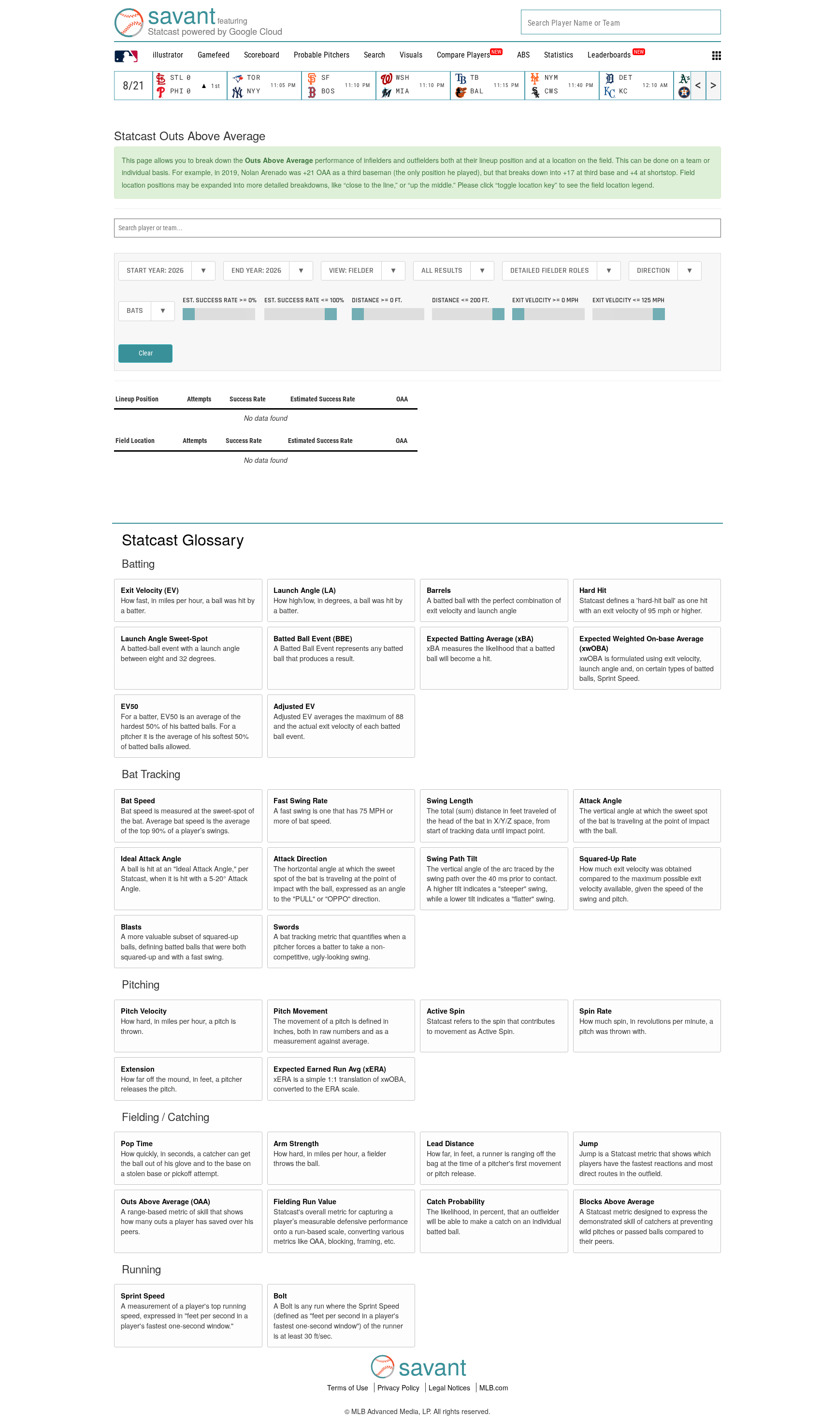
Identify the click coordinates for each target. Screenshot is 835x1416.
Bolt (280, 1295)
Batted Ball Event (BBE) (313, 638)
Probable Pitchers (321, 54)
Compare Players (463, 54)
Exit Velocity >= (545, 300)
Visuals (411, 54)
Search (374, 54)
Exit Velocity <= (628, 300)
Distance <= (460, 300)
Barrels (439, 590)
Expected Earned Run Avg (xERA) (330, 1069)
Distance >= (377, 300)
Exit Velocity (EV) (150, 590)
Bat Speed (138, 800)
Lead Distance (450, 1143)
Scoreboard (261, 54)
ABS (523, 54)
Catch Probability (456, 1201)
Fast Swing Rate (301, 800)
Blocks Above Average (616, 1201)
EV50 (129, 706)
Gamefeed (214, 54)
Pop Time (137, 1143)
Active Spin (446, 1011)
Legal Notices (450, 1387)
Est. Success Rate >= (220, 300)
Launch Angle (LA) (305, 590)
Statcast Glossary (183, 539)
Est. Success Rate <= (304, 300)
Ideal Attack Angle (151, 858)
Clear (146, 353)
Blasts (131, 926)
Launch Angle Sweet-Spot (164, 638)
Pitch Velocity (144, 1011)
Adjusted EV (294, 706)
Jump (588, 1143)
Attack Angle (600, 800)
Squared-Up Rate (607, 858)
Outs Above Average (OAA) (165, 1201)
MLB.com (493, 1387)
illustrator (168, 54)
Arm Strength (296, 1143)
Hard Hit (592, 590)
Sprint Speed (143, 1295)
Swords (286, 926)
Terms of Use (348, 1387)
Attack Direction (300, 858)
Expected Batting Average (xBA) (480, 638)
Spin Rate (595, 1011)
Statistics (558, 54)
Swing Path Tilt (452, 858)
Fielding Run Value (305, 1201)
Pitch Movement (301, 1011)
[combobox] (621, 22)
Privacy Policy (399, 1387)
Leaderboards (616, 54)
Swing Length (450, 800)
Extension (138, 1069)
